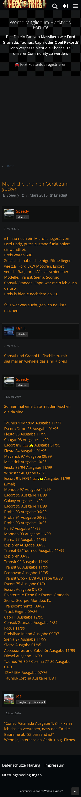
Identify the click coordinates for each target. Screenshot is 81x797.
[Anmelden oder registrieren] (65, 6)
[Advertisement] (40, 118)
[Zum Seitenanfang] (75, 791)
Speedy (12, 195)
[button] (75, 6)
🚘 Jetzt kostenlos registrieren (40, 64)
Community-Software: (40, 791)
